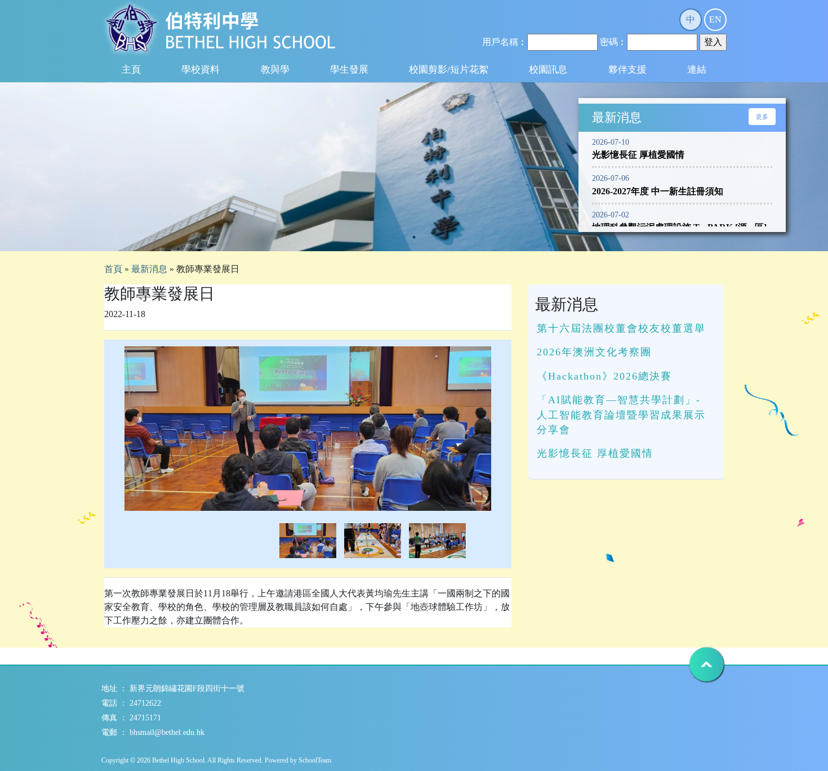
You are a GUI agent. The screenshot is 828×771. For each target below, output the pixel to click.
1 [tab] (414, 237)
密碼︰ (613, 42)
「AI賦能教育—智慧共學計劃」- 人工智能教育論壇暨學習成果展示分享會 (621, 414)
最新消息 (149, 269)
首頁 (113, 269)
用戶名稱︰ (504, 42)
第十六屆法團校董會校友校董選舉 (621, 328)
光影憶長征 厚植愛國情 (595, 453)
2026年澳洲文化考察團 (594, 352)
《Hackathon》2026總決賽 (604, 376)
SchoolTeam (315, 760)
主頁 (131, 69)
